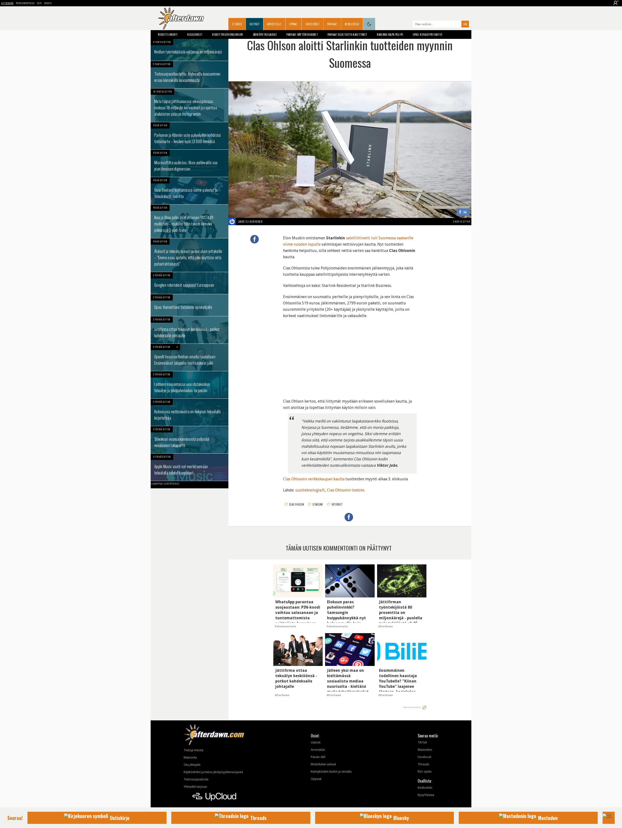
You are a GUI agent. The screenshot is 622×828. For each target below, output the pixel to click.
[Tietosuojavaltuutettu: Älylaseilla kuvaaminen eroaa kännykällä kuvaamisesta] (189, 74)
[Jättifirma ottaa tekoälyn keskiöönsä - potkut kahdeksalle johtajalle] (189, 330)
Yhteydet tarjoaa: (195, 786)
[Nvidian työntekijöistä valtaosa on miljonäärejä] (189, 50)
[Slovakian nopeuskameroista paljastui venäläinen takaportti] (189, 439)
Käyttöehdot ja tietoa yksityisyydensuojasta (213, 772)
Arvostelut (274, 24)
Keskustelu (352, 24)
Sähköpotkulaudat (265, 34)
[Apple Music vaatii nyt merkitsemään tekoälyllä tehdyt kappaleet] (189, 467)
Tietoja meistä (193, 750)
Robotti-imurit (168, 34)
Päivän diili (318, 757)
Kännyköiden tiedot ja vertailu (331, 771)
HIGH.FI (48, 3)
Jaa (465, 212)
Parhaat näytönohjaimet (302, 34)
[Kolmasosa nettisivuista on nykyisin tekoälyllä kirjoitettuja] (189, 412)
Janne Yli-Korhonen (250, 222)
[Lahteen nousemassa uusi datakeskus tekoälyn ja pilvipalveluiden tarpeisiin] (189, 384)
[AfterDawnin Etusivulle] (181, 18)
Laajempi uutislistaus (165, 483)
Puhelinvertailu (25, 3)
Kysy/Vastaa (426, 795)
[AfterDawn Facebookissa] (408, 24)
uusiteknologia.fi (310, 490)
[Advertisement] (350, 355)
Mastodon (425, 749)
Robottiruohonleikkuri (227, 34)
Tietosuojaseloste (196, 779)
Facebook (424, 757)
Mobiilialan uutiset (323, 764)
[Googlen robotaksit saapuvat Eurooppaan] (189, 283)
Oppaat (293, 24)
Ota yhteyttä (192, 765)
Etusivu (237, 24)
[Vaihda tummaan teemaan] (369, 24)
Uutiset (254, 24)
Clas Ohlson (296, 504)
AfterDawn (7, 3)
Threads (423, 764)
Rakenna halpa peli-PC (390, 34)
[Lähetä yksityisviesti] (268, 221)
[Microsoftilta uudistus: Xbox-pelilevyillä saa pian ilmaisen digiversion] (189, 163)
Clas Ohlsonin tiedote (345, 490)
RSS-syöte (425, 771)
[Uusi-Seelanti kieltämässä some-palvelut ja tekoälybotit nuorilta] (189, 190)
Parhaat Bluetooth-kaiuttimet (347, 34)
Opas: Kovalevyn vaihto (427, 34)
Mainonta (190, 757)
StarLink (317, 504)
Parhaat (332, 24)
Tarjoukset (312, 24)
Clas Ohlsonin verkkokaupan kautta (314, 479)
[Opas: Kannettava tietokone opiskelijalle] (189, 305)
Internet (337, 504)
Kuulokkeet (194, 34)
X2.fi (39, 3)
